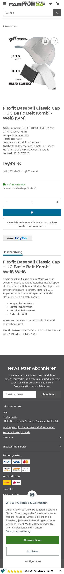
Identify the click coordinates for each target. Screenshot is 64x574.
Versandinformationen (42, 427)
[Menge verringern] (6, 202)
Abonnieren (48, 394)
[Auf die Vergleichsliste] (45, 41)
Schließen (33, 551)
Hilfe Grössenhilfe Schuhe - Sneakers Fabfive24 (31, 421)
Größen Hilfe (10, 417)
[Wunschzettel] (50, 3)
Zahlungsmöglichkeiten (16, 427)
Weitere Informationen (32, 226)
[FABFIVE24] (26, 4)
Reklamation (10, 432)
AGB (5, 412)
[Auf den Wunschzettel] (54, 41)
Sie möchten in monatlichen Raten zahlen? (32, 224)
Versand (33, 171)
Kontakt (26, 432)
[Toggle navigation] (4, 2)
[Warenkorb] (57, 3)
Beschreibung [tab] (13, 252)
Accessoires (22, 135)
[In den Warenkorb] (32, 212)
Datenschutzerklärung (17, 379)
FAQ (19, 432)
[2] (17, 238)
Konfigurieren (33, 561)
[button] (32, 437)
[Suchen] (57, 12)
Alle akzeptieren (32, 540)
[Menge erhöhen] (57, 202)
